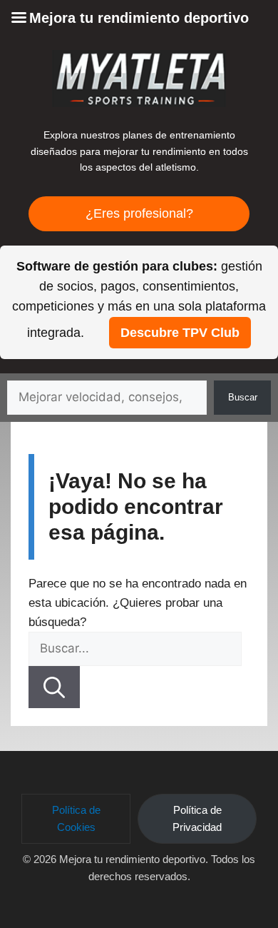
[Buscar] (54, 687)
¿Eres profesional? (139, 213)
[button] (75, 819)
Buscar (242, 397)
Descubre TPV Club (180, 333)
